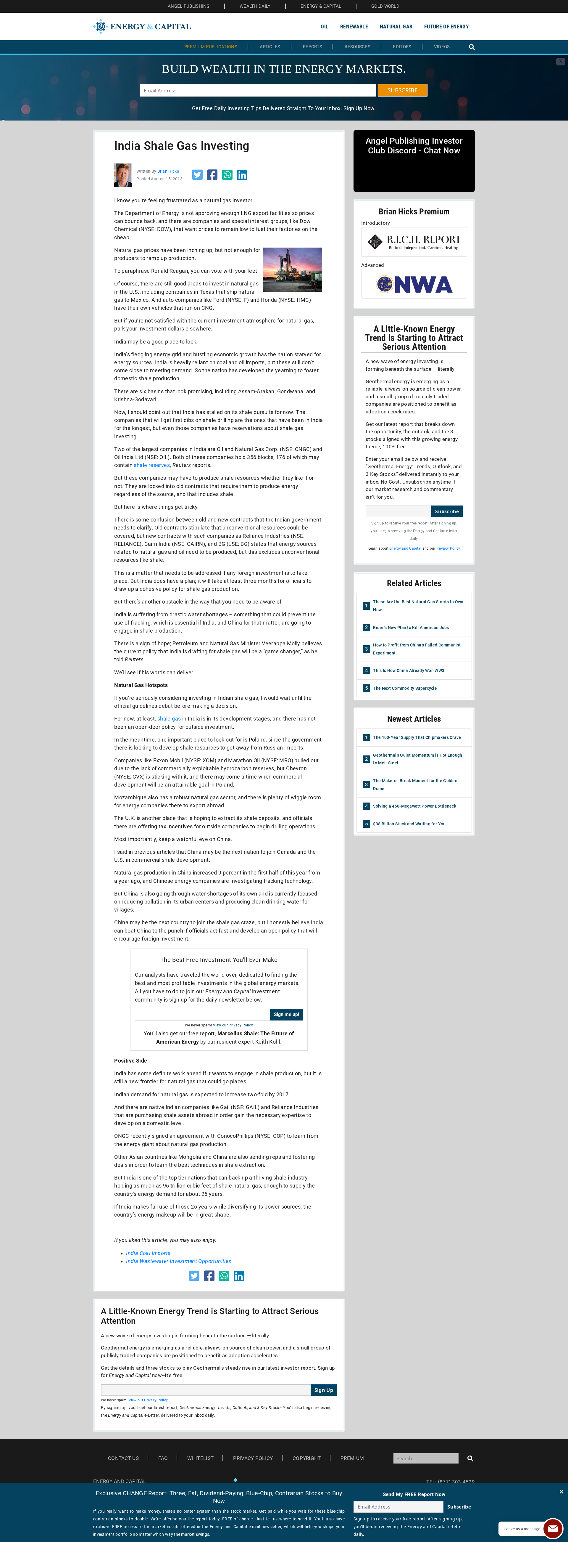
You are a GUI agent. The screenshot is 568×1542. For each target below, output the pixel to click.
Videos (442, 46)
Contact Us (123, 1458)
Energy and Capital (405, 548)
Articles (270, 46)
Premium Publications (210, 46)
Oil (324, 26)
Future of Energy (446, 26)
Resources (357, 46)
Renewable (354, 26)
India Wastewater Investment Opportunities (178, 1261)
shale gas (169, 718)
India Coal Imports (148, 1253)
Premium (352, 1458)
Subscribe (447, 511)
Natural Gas (396, 26)
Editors (402, 46)
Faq (163, 1458)
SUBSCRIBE (403, 90)
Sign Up (323, 1390)
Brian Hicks (168, 171)
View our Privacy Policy (233, 1025)
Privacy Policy (448, 548)
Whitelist (200, 1458)
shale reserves (152, 465)
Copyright (307, 1458)
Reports (312, 46)
